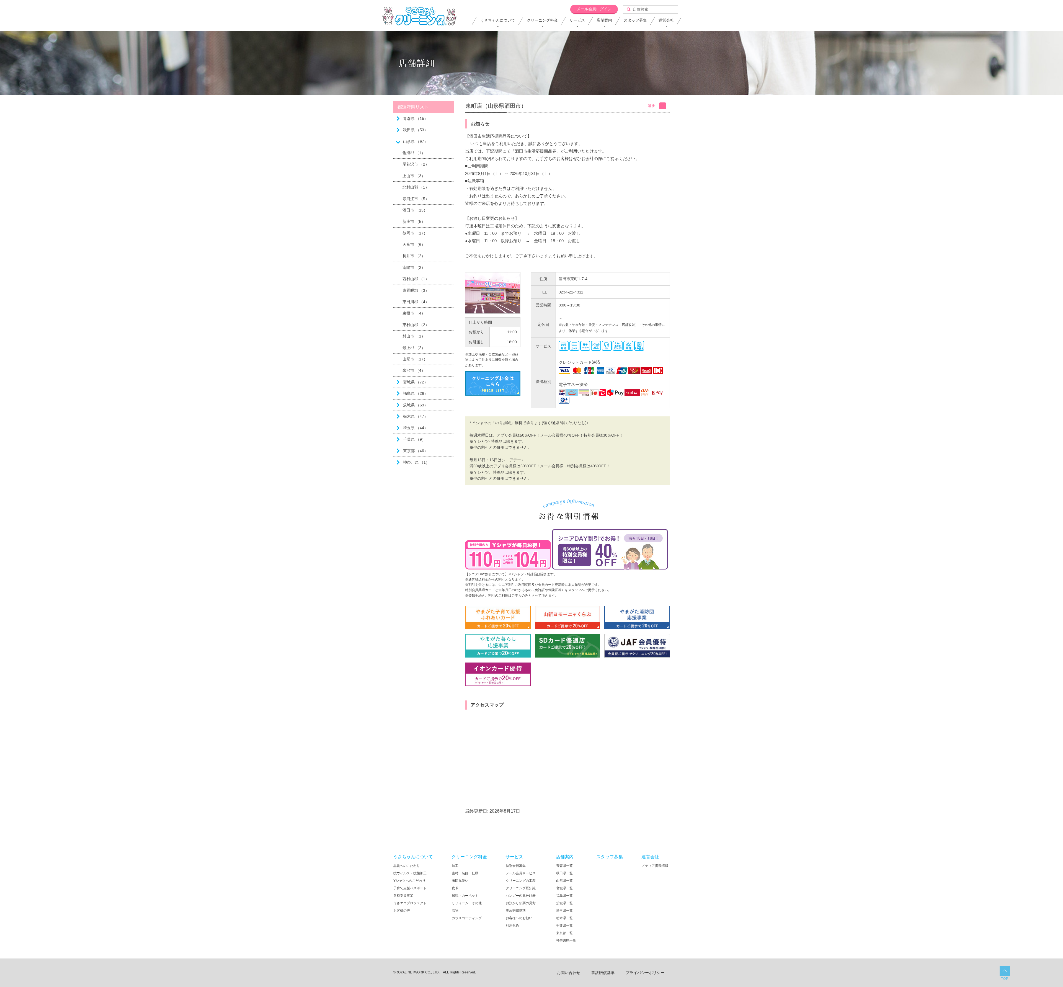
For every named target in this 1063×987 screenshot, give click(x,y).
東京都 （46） (415, 451)
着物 (455, 911)
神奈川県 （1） (416, 462)
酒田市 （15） (415, 210)
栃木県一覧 (564, 918)
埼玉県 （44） (415, 428)
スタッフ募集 (635, 20)
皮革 (455, 888)
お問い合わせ (568, 972)
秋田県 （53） (415, 130)
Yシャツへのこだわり (409, 881)
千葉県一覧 (564, 925)
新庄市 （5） (414, 221)
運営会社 (666, 20)
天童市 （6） (414, 244)
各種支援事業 (403, 896)
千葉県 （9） (414, 439)
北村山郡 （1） (416, 187)
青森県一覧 (564, 866)
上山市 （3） (414, 176)
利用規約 (512, 925)
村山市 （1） (414, 336)
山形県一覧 (564, 881)
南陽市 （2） (414, 267)
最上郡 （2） (414, 348)
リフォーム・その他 (467, 903)
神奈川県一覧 (566, 940)
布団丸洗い (460, 881)
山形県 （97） (415, 141)
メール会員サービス (521, 873)
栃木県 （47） (415, 416)
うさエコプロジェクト (410, 903)
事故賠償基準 (516, 911)
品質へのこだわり (406, 866)
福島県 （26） (415, 393)
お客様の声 (401, 911)
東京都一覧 (564, 933)
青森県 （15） (415, 118)
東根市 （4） (414, 313)
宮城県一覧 (564, 888)
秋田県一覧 (564, 873)
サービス (577, 20)
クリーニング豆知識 (521, 888)
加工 (455, 866)
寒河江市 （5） (416, 199)
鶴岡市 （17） (415, 233)
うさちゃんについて (497, 20)
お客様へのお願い (519, 918)
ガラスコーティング (467, 918)
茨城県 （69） (415, 405)
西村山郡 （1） (416, 279)
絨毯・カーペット (465, 896)
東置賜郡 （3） (416, 290)
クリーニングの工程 (521, 881)
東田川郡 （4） (416, 302)
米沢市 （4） (414, 370)
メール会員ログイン (594, 9)
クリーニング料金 (542, 20)
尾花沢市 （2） (416, 164)
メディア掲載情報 (655, 866)
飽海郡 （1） (414, 153)
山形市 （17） (415, 359)
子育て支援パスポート (410, 888)
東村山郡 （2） (416, 325)
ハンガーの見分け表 (521, 896)
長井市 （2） (414, 256)
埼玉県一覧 (564, 911)
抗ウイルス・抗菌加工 (410, 873)
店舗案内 (604, 20)
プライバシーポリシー (645, 972)
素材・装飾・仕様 (465, 873)
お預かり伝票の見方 (521, 903)
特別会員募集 (516, 866)
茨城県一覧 (564, 903)
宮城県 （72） (415, 382)
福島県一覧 (564, 896)
